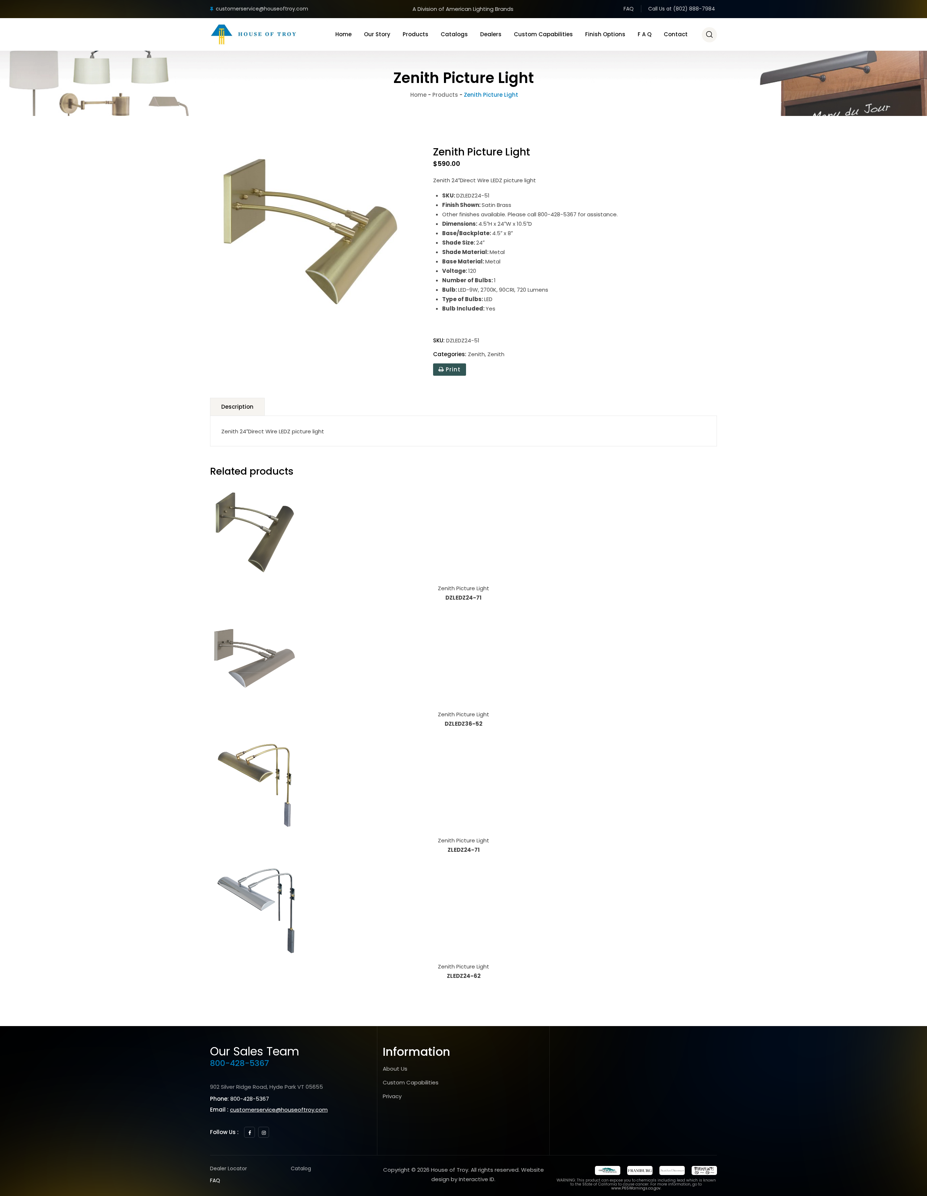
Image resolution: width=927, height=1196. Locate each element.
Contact (676, 34)
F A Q (644, 34)
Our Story (377, 34)
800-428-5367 (239, 1063)
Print (452, 369)
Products (415, 34)
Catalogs (454, 34)
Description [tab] (237, 407)
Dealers (491, 34)
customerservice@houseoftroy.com (262, 8)
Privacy (392, 1096)
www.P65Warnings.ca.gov (635, 1188)
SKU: (439, 340)
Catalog (301, 1168)
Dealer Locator (228, 1168)
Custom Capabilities (543, 34)
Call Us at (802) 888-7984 (681, 8)
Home (343, 34)
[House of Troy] (253, 34)
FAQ (629, 8)
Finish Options (605, 34)
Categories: (449, 354)
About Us (395, 1068)
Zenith (476, 354)
